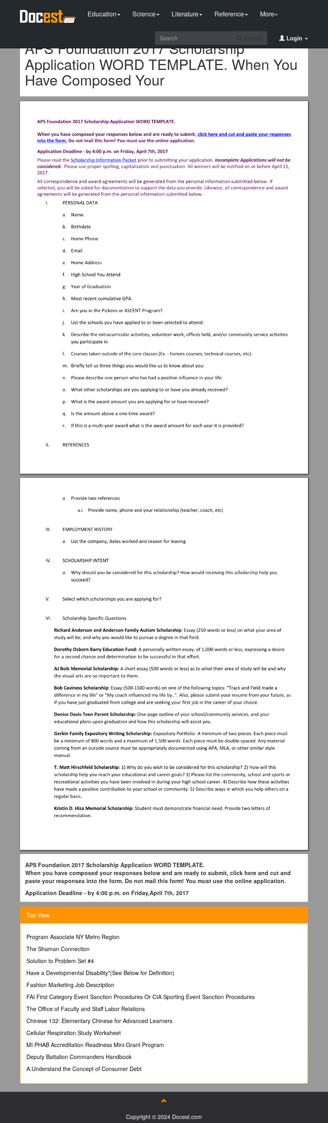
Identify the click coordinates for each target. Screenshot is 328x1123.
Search (252, 38)
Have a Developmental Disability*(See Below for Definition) (100, 973)
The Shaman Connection (58, 949)
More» (269, 13)
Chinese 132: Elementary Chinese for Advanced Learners (99, 1021)
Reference (229, 13)
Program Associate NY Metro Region (73, 937)
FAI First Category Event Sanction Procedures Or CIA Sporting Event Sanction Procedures (140, 997)
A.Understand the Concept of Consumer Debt (84, 1069)
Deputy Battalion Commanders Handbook (79, 1057)
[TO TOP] (164, 1101)
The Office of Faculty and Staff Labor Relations (85, 1009)
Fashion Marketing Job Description (70, 985)
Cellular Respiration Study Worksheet (73, 1033)
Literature (185, 13)
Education (102, 13)
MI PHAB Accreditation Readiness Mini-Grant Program (95, 1045)
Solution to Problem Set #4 (60, 961)
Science (144, 13)
